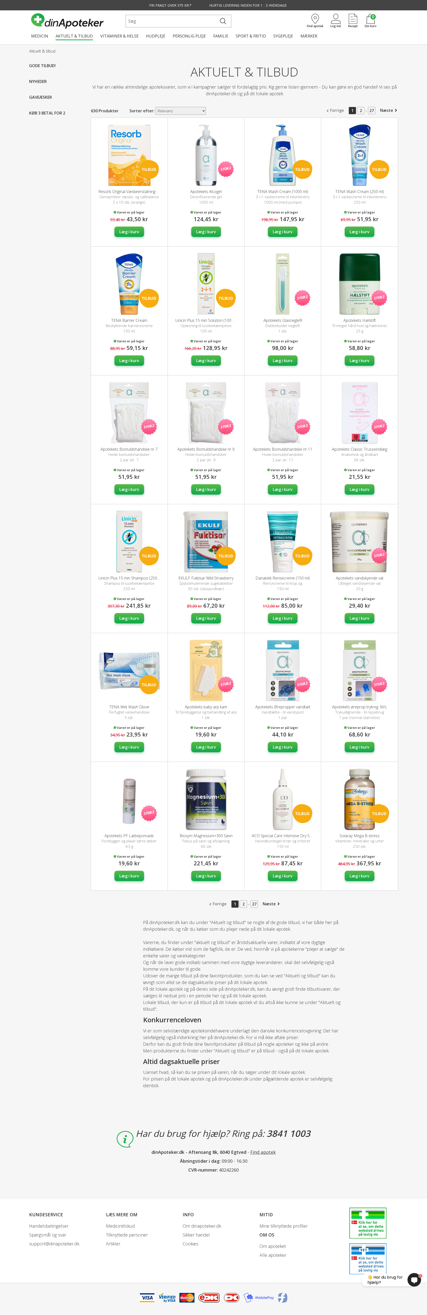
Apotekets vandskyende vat (360, 578)
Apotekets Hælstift (359, 320)
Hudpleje (155, 36)
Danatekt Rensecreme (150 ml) (283, 578)
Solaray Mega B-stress (360, 835)
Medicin (39, 36)
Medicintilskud (120, 1226)
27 (371, 110)
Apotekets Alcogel (206, 191)
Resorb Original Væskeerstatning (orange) (134, 191)
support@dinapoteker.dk (54, 1244)
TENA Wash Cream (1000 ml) (282, 191)
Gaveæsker (40, 97)
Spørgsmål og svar (47, 1235)
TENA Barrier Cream (129, 320)
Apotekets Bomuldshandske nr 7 (129, 449)
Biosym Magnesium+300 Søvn (206, 835)
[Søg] (223, 21)
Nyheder (38, 81)
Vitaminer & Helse (119, 36)
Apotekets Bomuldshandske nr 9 (206, 449)
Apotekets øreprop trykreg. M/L (359, 707)
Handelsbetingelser (48, 1226)
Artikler (113, 1244)
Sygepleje (283, 36)
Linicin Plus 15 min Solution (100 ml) (206, 320)
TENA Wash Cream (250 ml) (359, 191)
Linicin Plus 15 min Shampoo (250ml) (130, 578)
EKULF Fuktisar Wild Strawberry (206, 578)
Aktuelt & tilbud (74, 36)
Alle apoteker (272, 1255)
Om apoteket (272, 1246)
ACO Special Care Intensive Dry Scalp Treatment (294, 835)
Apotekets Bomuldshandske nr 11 (282, 449)
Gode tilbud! (42, 65)
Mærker (308, 36)
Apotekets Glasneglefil (282, 320)
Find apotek (263, 1152)
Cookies (190, 1244)
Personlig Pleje (189, 36)
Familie (220, 36)
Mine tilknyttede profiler (283, 1226)
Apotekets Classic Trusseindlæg (359, 449)
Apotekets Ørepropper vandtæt (282, 707)
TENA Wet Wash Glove (129, 707)
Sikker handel (196, 1235)
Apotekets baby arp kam (206, 707)
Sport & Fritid (251, 36)
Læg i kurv (129, 231)
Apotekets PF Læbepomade (129, 835)
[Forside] (77, 21)
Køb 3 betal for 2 (47, 113)
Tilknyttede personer (127, 1235)
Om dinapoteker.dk (202, 1226)
